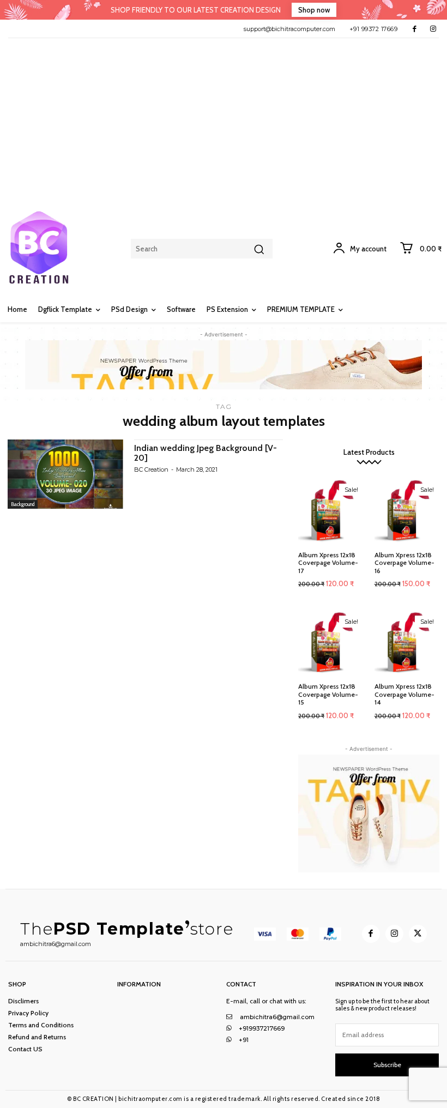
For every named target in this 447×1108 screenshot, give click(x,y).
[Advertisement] (223, 120)
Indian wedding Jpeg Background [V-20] (205, 453)
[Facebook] (414, 28)
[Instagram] (433, 28)
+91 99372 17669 (373, 29)
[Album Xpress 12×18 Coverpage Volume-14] (407, 643)
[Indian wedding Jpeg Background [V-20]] (65, 474)
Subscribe (387, 1065)
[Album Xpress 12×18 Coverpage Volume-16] (407, 511)
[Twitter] (418, 934)
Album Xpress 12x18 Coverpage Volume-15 (328, 694)
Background (22, 504)
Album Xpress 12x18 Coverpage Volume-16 (404, 563)
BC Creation (151, 469)
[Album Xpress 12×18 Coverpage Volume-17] (331, 511)
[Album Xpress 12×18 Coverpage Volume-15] (331, 643)
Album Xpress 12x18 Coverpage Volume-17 (328, 563)
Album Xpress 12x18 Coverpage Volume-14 (404, 694)
